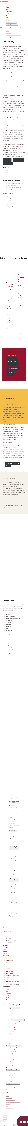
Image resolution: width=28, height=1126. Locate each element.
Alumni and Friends (10, 1100)
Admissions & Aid (10, 1044)
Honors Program (13, 1042)
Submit (18, 1004)
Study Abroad (12, 1040)
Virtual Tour (11, 1065)
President (11, 1016)
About (7, 1008)
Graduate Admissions (14, 1049)
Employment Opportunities (13, 975)
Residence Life (12, 1073)
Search (4, 1002)
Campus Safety (12, 1079)
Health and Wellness (14, 1077)
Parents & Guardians (14, 1057)
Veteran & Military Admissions (16, 1055)
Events (7, 15)
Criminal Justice (7, 931)
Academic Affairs (13, 1030)
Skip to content (4, 1)
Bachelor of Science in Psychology (14, 802)
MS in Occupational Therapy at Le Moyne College (14, 879)
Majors (7, 1096)
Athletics (8, 962)
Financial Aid (12, 1059)
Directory (8, 968)
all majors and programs (11, 373)
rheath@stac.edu (17, 146)
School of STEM (12, 1028)
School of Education (13, 1026)
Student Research (13, 368)
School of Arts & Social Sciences (16, 1022)
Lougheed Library (13, 1038)
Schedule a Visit (18, 160)
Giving (7, 13)
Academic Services (13, 1032)
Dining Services (12, 1075)
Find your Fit (9, 1081)
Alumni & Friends (10, 960)
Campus (11, 1018)
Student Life (9, 1067)
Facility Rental (9, 1108)
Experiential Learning (14, 1087)
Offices (7, 977)
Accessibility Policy (10, 971)
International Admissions (15, 1053)
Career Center (12, 1085)
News (7, 964)
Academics (8, 1020)
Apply (7, 7)
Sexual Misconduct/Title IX (12, 981)
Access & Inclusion (13, 1014)
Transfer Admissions (14, 1051)
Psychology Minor (13, 830)
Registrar (11, 1036)
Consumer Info (9, 973)
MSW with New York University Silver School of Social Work (14, 847)
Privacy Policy (9, 979)
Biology (5, 929)
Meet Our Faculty (13, 364)
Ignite (10, 1034)
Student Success (13, 1012)
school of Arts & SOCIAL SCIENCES (12, 360)
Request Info (9, 11)
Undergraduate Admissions (15, 1047)
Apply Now (7, 160)
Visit (7, 9)
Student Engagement (14, 1071)
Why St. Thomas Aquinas (15, 1010)
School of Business (13, 1024)
